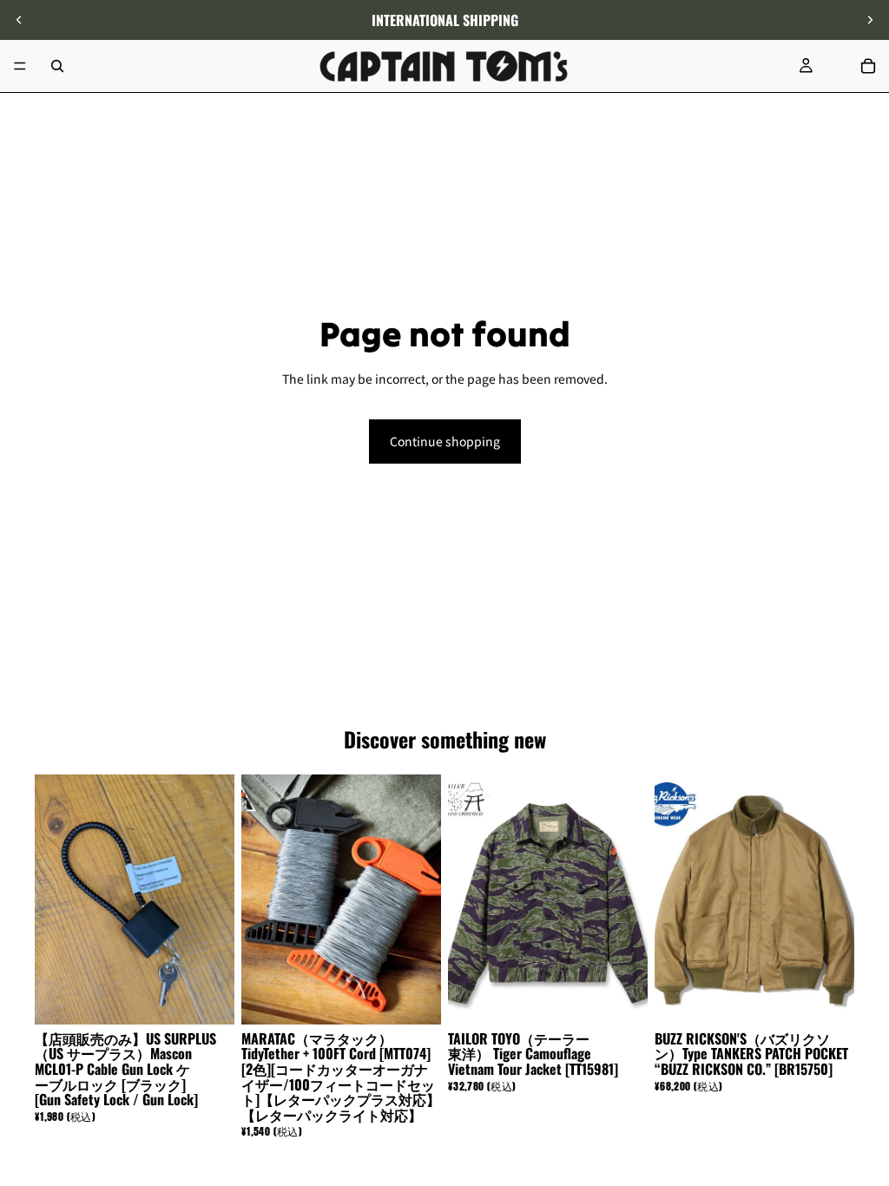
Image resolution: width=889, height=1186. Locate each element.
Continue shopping (445, 441)
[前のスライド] (19, 20)
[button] (866, 1039)
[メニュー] (20, 66)
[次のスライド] (870, 20)
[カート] (868, 66)
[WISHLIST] (837, 66)
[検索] (57, 66)
